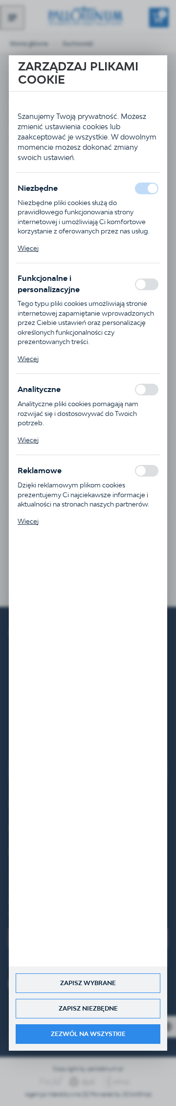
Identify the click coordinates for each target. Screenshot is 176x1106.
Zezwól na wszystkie (88, 1033)
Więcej (28, 248)
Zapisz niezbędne (88, 1008)
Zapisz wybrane (88, 983)
